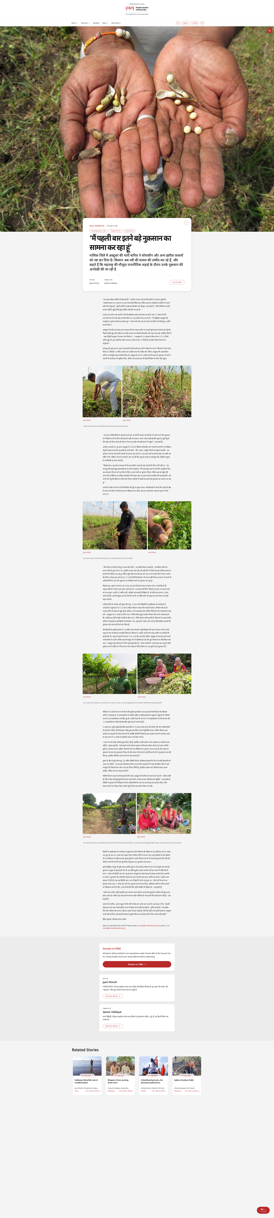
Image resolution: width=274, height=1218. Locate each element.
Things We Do (116, 231)
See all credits (177, 282)
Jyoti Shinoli (94, 283)
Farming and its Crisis (98, 231)
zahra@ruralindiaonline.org (149, 926)
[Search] (178, 23)
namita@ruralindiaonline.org (114, 928)
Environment (129, 231)
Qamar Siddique (110, 283)
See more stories (111, 996)
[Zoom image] (269, 30)
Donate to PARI (135, 964)
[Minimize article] (187, 223)
